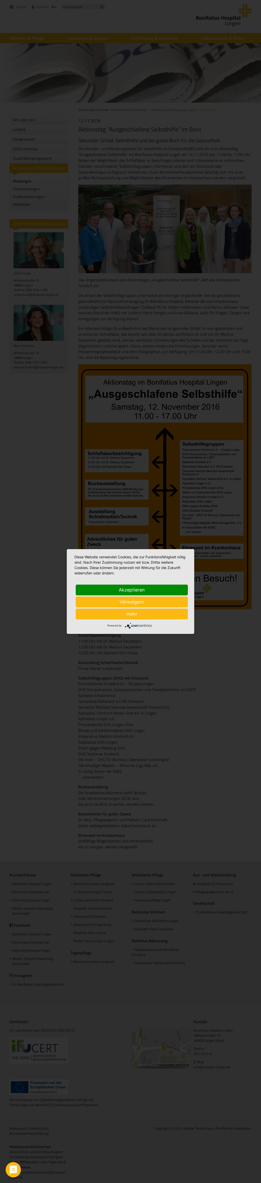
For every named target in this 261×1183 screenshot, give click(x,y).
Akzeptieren (132, 590)
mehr (131, 614)
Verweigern (132, 602)
